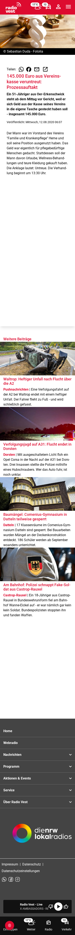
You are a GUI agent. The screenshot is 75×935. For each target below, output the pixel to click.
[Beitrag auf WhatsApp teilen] (21, 69)
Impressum (10, 864)
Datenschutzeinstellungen (21, 871)
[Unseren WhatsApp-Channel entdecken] (4, 879)
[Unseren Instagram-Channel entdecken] (17, 879)
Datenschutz (31, 864)
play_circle (58, 907)
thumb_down (50, 906)
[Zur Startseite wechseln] (13, 7)
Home (7, 731)
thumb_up (65, 906)
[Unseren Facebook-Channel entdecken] (10, 879)
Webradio (10, 743)
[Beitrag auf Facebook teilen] (28, 69)
